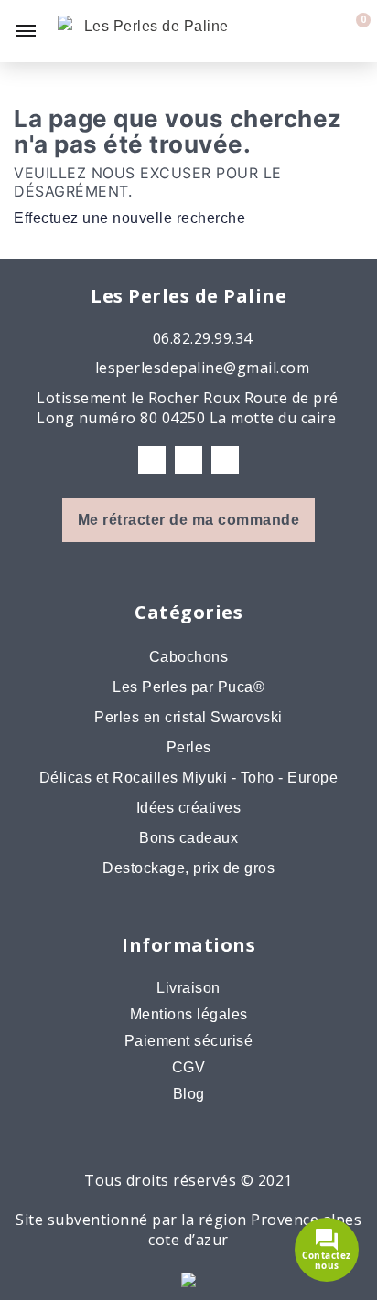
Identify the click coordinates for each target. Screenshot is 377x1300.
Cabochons (189, 657)
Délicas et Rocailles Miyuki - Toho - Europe (189, 777)
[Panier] (352, 31)
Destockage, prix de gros (188, 868)
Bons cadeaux (188, 838)
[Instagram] (188, 460)
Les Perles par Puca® (188, 687)
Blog (189, 1094)
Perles (189, 747)
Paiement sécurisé (188, 1041)
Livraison (188, 988)
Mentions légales (189, 1014)
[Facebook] (152, 460)
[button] (291, 31)
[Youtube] (225, 460)
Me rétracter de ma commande (189, 519)
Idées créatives (189, 807)
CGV (189, 1067)
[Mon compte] (323, 31)
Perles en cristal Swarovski (188, 717)
